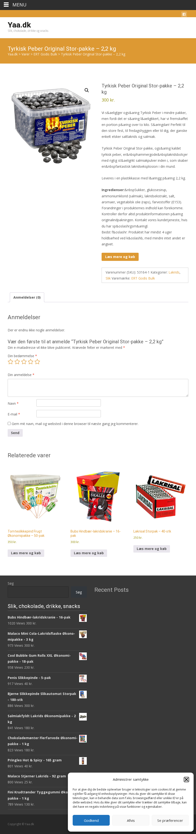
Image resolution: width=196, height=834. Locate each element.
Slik (108, 278)
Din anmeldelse (21, 374)
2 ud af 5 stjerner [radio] (17, 362)
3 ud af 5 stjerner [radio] (24, 362)
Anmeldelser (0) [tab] (27, 297)
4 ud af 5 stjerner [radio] (30, 362)
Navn (13, 403)
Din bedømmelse (22, 356)
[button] (186, 779)
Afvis (131, 820)
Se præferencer (170, 820)
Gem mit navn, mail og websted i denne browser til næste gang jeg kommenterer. (75, 423)
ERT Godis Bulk (143, 278)
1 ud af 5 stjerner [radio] (10, 362)
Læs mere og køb (120, 256)
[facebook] (184, 15)
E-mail (14, 414)
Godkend (91, 820)
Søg (11, 583)
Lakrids (174, 272)
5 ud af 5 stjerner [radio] (37, 362)
